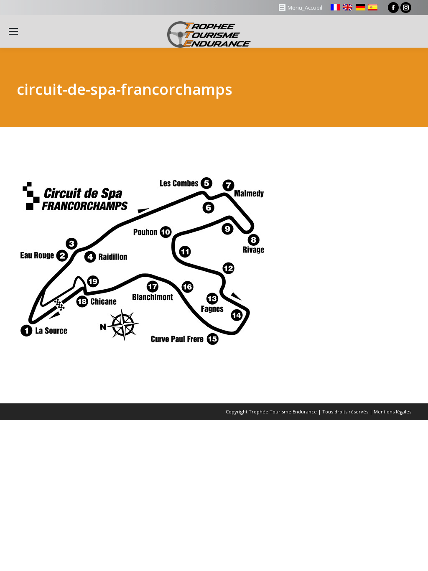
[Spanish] (372, 7)
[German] (360, 7)
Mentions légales (392, 411)
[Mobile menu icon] (13, 31)
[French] (335, 7)
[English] (347, 7)
